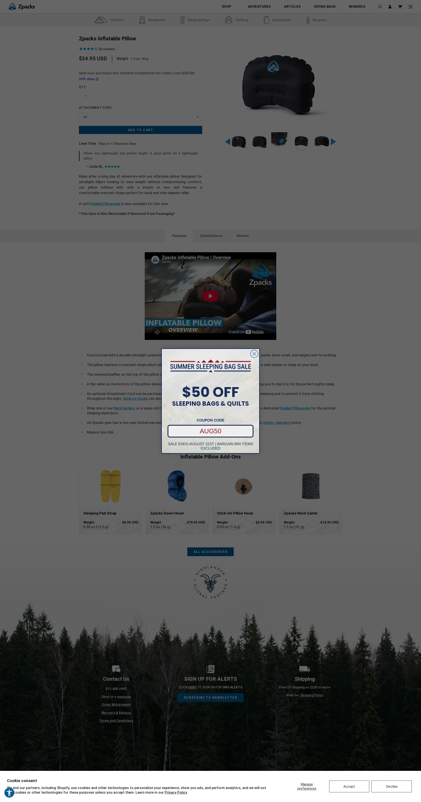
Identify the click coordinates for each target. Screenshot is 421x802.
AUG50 (210, 431)
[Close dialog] (254, 354)
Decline (392, 786)
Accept (349, 786)
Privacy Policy (176, 792)
